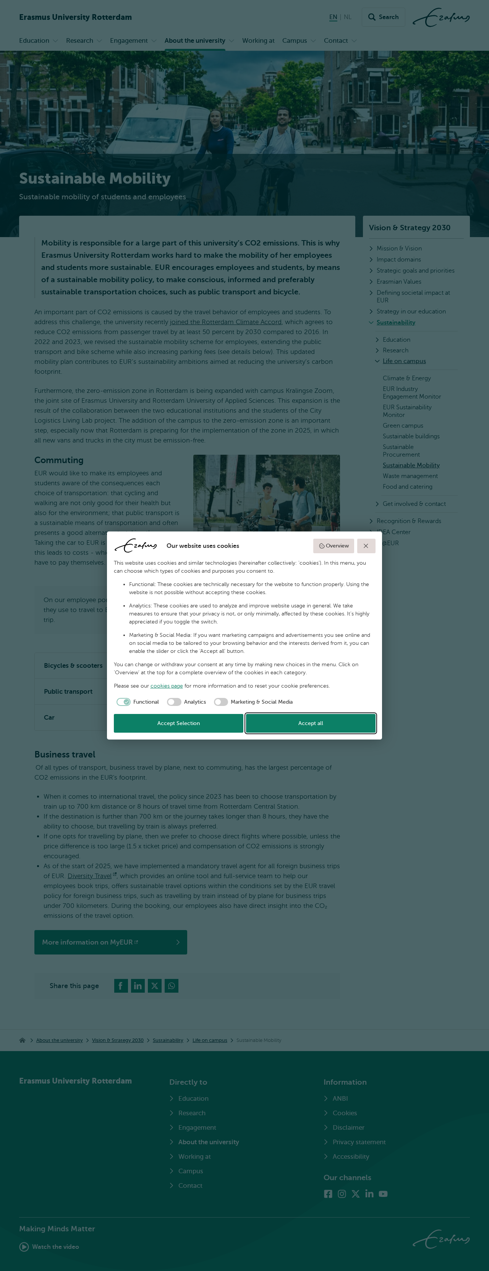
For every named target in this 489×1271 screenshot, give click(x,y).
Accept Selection (178, 723)
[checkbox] (136, 702)
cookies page (167, 686)
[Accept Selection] (366, 546)
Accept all (310, 723)
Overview (337, 546)
